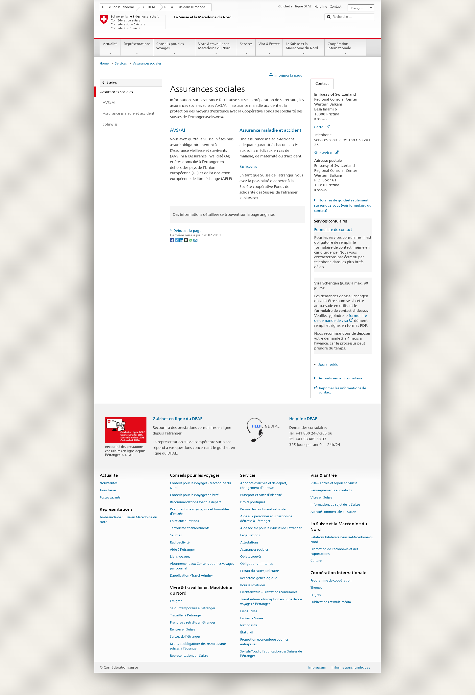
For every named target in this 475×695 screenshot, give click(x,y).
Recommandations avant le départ (195, 502)
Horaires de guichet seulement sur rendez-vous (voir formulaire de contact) (342, 205)
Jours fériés (328, 364)
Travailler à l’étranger (186, 615)
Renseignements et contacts (331, 490)
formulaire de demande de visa (340, 318)
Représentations (137, 44)
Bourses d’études (252, 585)
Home (104, 63)
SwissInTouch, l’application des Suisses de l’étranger (271, 654)
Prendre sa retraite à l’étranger (192, 622)
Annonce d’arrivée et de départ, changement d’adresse (263, 485)
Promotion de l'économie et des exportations (334, 551)
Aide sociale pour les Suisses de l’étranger (271, 528)
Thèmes (316, 587)
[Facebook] (172, 240)
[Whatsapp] (191, 240)
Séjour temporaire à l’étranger (192, 608)
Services (246, 44)
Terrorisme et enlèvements (189, 528)
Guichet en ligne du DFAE (178, 418)
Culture (316, 561)
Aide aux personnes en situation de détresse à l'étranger (266, 519)
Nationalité (248, 625)
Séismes (176, 535)
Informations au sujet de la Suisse (335, 504)
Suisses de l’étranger (185, 637)
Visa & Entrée (269, 44)
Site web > (323, 152)
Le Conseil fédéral (120, 7)
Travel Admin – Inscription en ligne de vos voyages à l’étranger (271, 601)
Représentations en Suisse (189, 655)
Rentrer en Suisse (182, 629)
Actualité (110, 44)
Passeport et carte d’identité (261, 495)
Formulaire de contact (333, 229)
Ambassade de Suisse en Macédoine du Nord (128, 519)
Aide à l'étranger (182, 549)
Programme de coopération (331, 581)
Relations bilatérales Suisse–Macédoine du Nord (341, 539)
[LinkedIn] (181, 240)
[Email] (195, 240)
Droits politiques (252, 502)
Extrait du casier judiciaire (259, 571)
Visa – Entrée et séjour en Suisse (333, 483)
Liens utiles (248, 611)
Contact (320, 83)
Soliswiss (248, 166)
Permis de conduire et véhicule (262, 509)
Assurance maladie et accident (270, 130)
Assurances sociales (254, 549)
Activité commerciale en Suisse (333, 512)
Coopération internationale (339, 46)
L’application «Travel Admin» (191, 575)
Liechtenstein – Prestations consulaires (268, 592)
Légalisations (250, 535)
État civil (246, 632)
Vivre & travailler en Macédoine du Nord (214, 46)
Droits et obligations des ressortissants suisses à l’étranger (198, 646)
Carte (319, 127)
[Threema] (186, 240)
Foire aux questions (184, 521)
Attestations (249, 542)
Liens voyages (180, 557)
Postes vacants (110, 497)
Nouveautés (108, 483)
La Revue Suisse (251, 618)
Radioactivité (180, 542)
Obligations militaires (256, 563)
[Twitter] (177, 240)
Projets (315, 595)
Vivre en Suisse (321, 497)
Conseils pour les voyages (170, 46)
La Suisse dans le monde (187, 7)
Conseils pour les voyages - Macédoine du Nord (200, 485)
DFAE (152, 7)
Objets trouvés (250, 557)
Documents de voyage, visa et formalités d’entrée (199, 511)
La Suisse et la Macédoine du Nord (302, 46)
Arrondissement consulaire (340, 378)
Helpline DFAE (303, 418)
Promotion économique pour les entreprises (264, 642)
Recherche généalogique (258, 578)
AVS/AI (177, 130)
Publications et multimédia (330, 602)
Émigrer (176, 601)
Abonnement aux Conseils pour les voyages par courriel (202, 566)
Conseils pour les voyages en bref (194, 495)
